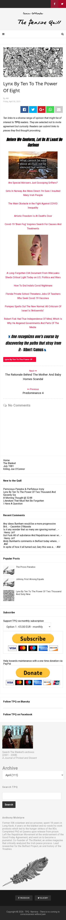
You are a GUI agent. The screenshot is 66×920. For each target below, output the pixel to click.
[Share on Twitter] (33, 109)
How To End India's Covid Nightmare (33, 285)
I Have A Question (13, 503)
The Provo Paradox (25, 567)
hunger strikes (37, 828)
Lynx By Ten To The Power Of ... (20, 359)
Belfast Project (30, 846)
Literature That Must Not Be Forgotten (23, 500)
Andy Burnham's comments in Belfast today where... (30, 541)
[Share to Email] (59, 109)
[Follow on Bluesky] (62, 4)
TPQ (27, 912)
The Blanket (9, 463)
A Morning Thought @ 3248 (17, 497)
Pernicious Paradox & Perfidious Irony (23, 489)
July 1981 (8, 466)
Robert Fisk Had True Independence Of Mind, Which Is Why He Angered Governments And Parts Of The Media (33, 323)
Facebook (26, 714)
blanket (35, 825)
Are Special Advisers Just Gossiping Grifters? (33, 182)
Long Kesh (8, 825)
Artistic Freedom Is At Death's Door (33, 215)
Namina (34, 912)
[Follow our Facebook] (54, 4)
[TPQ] (33, 25)
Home (6, 460)
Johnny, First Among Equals (30, 579)
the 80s (53, 828)
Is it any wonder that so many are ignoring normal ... (30, 529)
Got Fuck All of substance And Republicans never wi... (31, 535)
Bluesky (25, 701)
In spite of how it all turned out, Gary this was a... (28, 547)
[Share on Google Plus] (42, 109)
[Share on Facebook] (24, 109)
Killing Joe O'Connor (14, 469)
